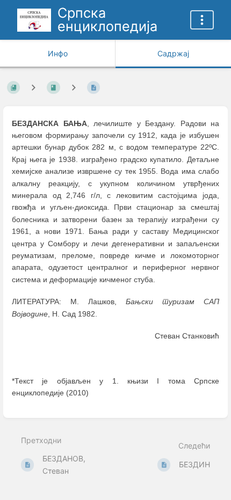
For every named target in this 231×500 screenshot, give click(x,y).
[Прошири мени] (202, 20)
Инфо (58, 53)
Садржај (173, 53)
